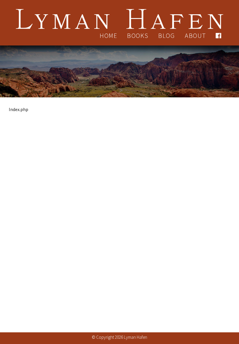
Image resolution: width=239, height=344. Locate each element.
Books (138, 35)
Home (108, 35)
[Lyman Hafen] (119, 15)
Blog (166, 35)
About (195, 35)
